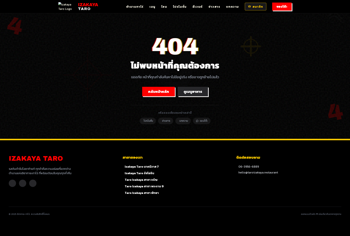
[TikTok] (32, 183)
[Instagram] (22, 183)
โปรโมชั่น (180, 6)
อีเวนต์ (197, 6)
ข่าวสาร (214, 6)
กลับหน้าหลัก (158, 92)
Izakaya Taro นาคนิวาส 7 (142, 166)
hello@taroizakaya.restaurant (258, 172)
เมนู (152, 6)
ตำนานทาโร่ (135, 6)
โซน (164, 6)
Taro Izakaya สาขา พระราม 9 (144, 186)
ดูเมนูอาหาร (193, 92)
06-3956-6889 (248, 166)
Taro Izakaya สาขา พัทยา (142, 193)
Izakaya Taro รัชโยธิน (139, 173)
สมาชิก (257, 6)
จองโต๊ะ (282, 6)
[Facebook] (12, 183)
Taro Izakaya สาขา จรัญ (141, 179)
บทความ (232, 6)
